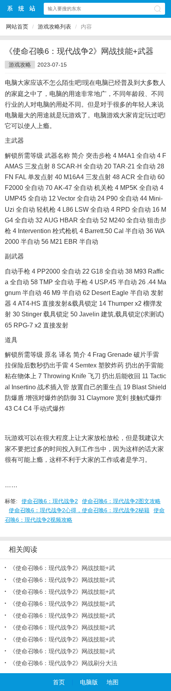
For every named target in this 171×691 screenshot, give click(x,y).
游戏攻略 (20, 64)
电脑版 (89, 682)
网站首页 (17, 26)
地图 (113, 682)
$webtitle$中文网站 (21, 8)
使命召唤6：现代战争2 (49, 501)
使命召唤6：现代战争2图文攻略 (121, 501)
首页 (59, 682)
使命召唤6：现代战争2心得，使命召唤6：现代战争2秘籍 (79, 510)
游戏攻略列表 (54, 26)
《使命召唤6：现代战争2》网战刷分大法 (63, 663)
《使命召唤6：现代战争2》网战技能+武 (62, 568)
